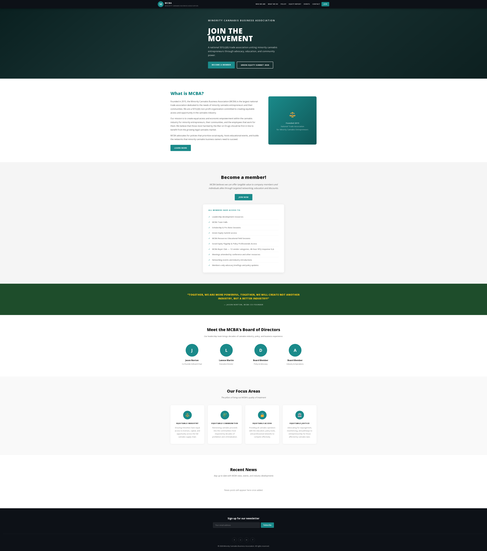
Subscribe (267, 525)
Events (307, 4)
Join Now (244, 197)
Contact (316, 4)
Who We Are (260, 4)
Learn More (180, 148)
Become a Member (221, 65)
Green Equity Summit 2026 (255, 65)
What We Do (273, 4)
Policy (283, 4)
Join (325, 4)
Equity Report (295, 4)
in (246, 540)
